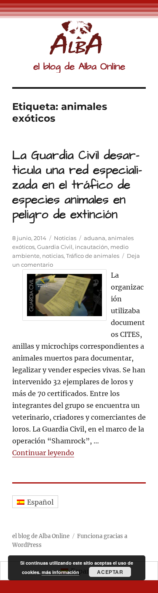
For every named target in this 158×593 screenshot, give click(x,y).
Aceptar (110, 572)
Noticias (65, 238)
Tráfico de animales (92, 255)
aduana (94, 238)
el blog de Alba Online (79, 66)
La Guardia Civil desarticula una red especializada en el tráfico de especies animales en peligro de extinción (77, 185)
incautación (91, 246)
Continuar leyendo (43, 452)
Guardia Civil (54, 246)
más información (60, 572)
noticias (53, 255)
